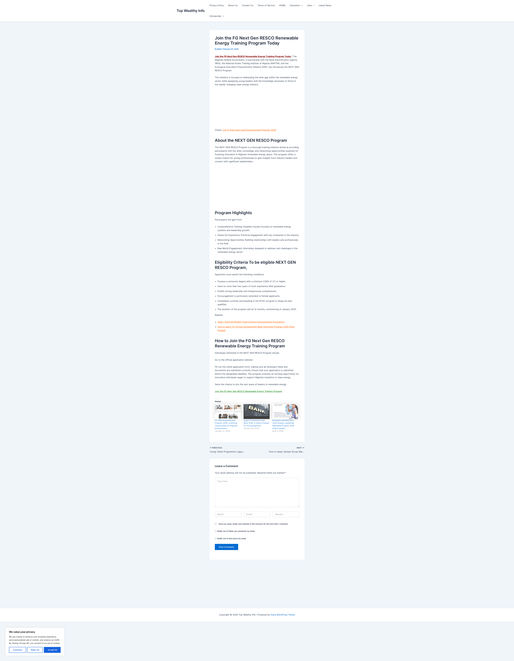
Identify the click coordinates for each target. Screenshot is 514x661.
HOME (282, 5)
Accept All (52, 650)
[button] (301, 5)
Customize (17, 650)
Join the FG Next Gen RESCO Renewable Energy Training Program (248, 391)
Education (295, 5)
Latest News (325, 5)
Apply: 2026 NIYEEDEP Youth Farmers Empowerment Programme (251, 322)
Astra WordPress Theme (283, 614)
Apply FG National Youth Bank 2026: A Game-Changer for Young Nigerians (256, 423)
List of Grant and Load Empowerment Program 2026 (249, 130)
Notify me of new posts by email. (231, 538)
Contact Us (247, 5)
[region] (34, 642)
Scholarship (215, 16)
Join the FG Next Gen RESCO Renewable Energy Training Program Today (253, 56)
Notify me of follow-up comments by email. (236, 531)
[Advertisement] (257, 108)
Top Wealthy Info (191, 11)
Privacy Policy (216, 5)
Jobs (309, 5)
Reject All (35, 650)
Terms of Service (266, 5)
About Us (233, 5)
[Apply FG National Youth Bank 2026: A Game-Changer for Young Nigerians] (257, 411)
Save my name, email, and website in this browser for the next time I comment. (253, 524)
